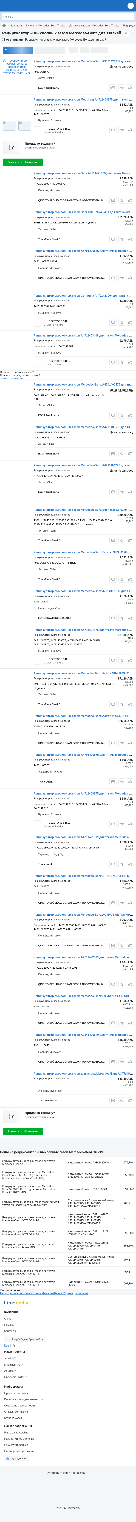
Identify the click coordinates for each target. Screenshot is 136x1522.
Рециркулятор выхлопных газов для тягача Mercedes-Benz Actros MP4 (28, 1246)
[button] (130, 5)
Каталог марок (13, 1417)
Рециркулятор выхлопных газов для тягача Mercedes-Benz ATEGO (28, 1162)
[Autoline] (4, 25)
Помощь (9, 1324)
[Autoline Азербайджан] (23, 5)
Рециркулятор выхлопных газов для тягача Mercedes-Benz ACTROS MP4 (28, 1219)
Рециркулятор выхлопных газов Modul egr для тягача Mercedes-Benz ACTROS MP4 (30, 1203)
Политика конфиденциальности (23, 1399)
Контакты (10, 1330)
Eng (6, 1345)
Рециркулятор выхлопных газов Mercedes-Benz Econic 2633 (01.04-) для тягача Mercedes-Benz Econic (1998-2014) (28, 1175)
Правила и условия (16, 1393)
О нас (7, 1318)
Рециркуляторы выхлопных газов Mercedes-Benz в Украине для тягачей (44, 1293)
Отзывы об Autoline (16, 1411)
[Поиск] (130, 16)
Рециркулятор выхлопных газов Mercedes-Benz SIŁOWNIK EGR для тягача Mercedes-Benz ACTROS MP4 (29, 1189)
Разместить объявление (23, 162)
